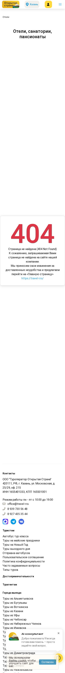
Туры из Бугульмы (15, 602)
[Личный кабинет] (48, 4)
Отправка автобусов (16, 553)
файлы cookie (17, 660)
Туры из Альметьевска (18, 598)
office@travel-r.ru (18, 504)
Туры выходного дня (16, 549)
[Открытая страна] (10, 4)
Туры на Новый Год (15, 544)
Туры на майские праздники (21, 540)
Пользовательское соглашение (23, 557)
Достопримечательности (18, 576)
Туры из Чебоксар (15, 619)
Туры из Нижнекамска (17, 669)
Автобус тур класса (15, 536)
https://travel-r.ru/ (32, 278)
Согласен (48, 662)
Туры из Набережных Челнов (22, 623)
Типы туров (10, 569)
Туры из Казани (13, 611)
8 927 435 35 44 (17, 514)
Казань (34, 4)
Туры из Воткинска (15, 607)
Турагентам (10, 584)
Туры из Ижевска (14, 628)
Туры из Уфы (11, 615)
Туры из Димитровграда (19, 653)
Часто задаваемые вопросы (21, 565)
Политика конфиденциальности (24, 561)
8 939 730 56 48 (17, 509)
